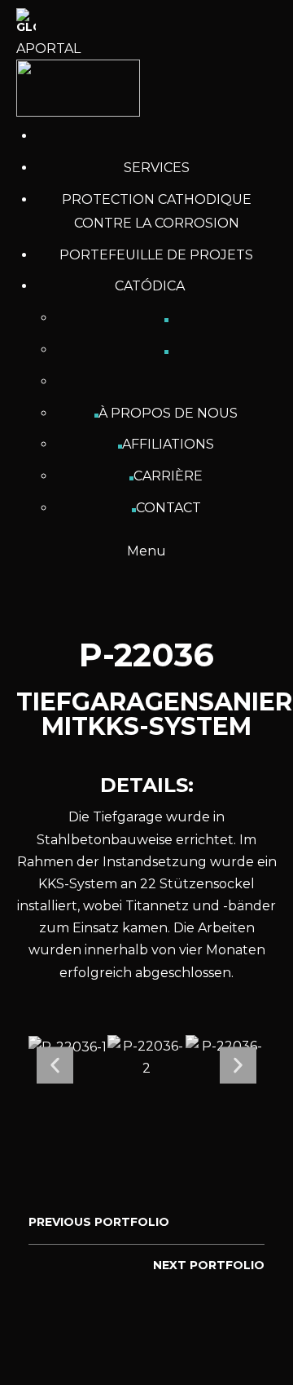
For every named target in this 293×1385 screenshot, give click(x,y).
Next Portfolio (209, 1265)
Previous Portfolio (98, 1222)
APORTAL (48, 48)
